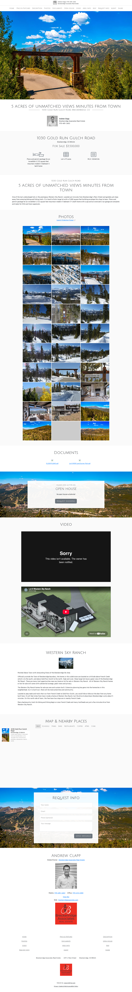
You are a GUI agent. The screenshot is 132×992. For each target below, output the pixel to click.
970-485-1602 (59, 893)
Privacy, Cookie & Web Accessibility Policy (66, 986)
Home (11, 8)
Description (37, 8)
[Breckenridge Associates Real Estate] (66, 970)
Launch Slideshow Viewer (65, 220)
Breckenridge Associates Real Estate (72, 860)
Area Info (87, 8)
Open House (69, 8)
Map (94, 8)
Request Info (103, 8)
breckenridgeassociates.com (68, 900)
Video (78, 8)
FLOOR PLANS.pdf (52, 463)
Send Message (83, 836)
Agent (113, 8)
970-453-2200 (78, 893)
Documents (57, 8)
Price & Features (23, 8)
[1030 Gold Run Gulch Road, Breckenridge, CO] (37, 235)
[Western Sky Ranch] (66, 663)
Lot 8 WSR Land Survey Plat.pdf (79, 463)
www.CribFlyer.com (69, 983)
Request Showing (66, 501)
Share (120, 8)
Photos (47, 8)
